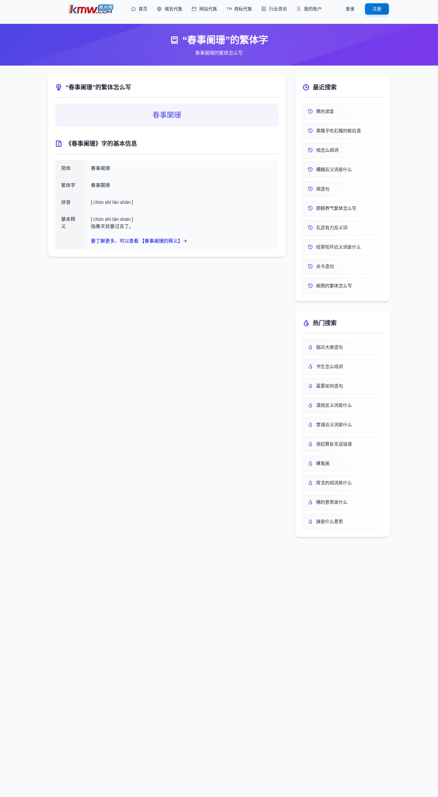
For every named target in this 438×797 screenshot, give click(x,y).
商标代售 (243, 8)
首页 (143, 8)
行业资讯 (278, 8)
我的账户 (313, 8)
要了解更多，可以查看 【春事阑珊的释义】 (137, 241)
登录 (350, 8)
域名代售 (173, 8)
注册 (376, 8)
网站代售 (208, 8)
